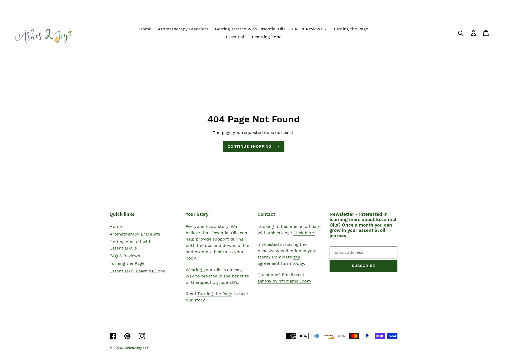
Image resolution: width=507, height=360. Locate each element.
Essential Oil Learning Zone (137, 270)
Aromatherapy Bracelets (135, 234)
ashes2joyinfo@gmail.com (284, 281)
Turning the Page (127, 263)
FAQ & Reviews (125, 255)
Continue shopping (249, 146)
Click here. (304, 232)
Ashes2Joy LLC (136, 348)
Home (116, 226)
